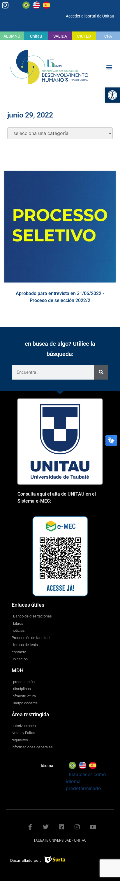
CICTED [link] (84, 36)
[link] (112, 95)
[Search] (101, 372)
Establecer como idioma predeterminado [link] (36, 21)
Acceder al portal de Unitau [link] (90, 16)
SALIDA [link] (60, 36)
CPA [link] (108, 36)
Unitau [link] (36, 36)
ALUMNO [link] (11, 36)
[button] (109, 67)
